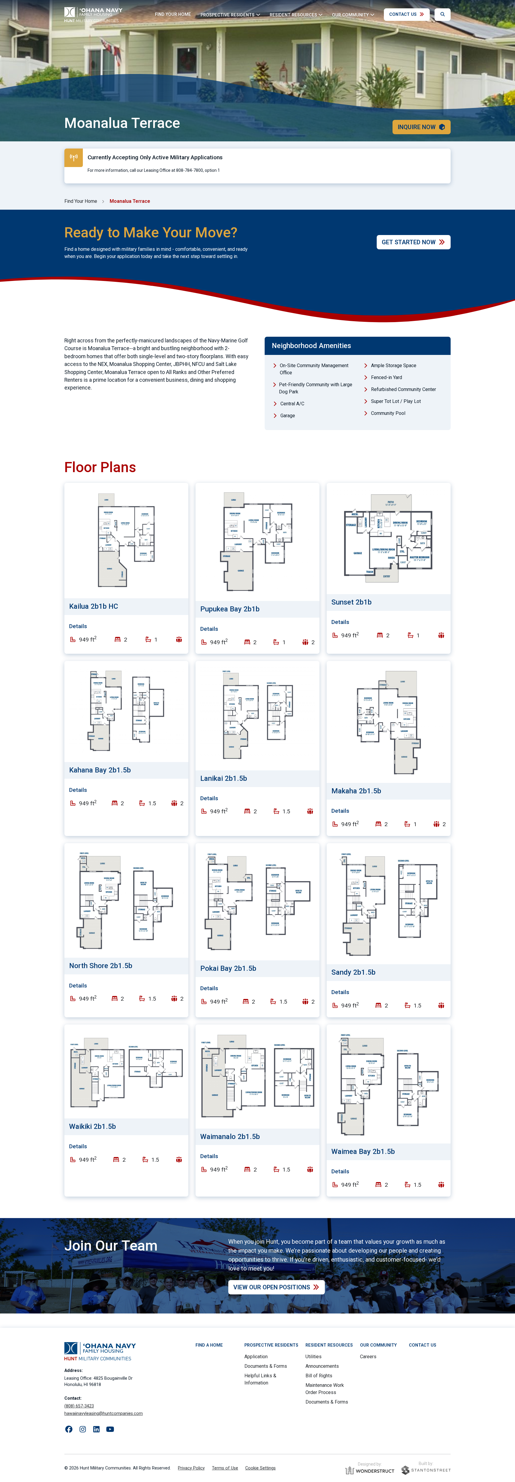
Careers (368, 1356)
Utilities (313, 1356)
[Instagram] (82, 1429)
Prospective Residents (271, 1345)
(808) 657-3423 (79, 1406)
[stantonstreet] (426, 1470)
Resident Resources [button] (293, 14)
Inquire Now (417, 127)
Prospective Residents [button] (228, 14)
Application (256, 1356)
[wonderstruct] (369, 1470)
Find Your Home (173, 14)
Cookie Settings (260, 1468)
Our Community (378, 1345)
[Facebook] (68, 1429)
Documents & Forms (265, 1366)
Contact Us (403, 14)
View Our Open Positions (271, 1287)
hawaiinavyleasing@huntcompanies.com (103, 1413)
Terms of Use (225, 1468)
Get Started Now (409, 242)
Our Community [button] (350, 14)
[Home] (93, 15)
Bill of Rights (318, 1376)
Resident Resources (329, 1345)
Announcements (322, 1366)
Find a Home (209, 1345)
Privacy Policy (191, 1468)
